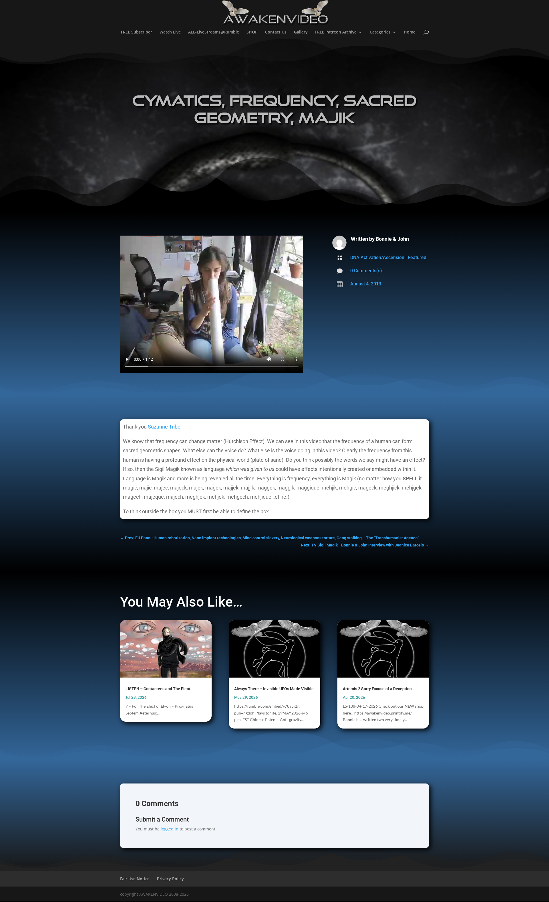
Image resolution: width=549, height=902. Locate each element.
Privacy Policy (170, 878)
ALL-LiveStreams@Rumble (213, 32)
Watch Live (170, 32)
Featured (417, 257)
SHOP (252, 32)
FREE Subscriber (136, 32)
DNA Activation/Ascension (377, 257)
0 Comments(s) (366, 270)
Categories (380, 32)
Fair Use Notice (135, 878)
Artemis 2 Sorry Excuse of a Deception (377, 688)
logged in (169, 829)
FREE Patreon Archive (336, 32)
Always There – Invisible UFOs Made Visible (274, 688)
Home (409, 32)
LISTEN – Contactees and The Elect (158, 688)
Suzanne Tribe (164, 427)
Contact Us (276, 32)
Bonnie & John (392, 239)
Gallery (301, 32)
